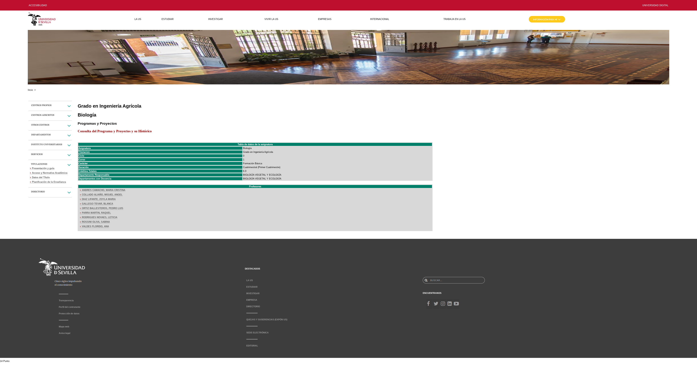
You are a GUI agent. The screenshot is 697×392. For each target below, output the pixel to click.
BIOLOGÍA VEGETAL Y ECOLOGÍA (262, 174)
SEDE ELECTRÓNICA (257, 332)
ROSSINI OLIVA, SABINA (96, 222)
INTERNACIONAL (379, 19)
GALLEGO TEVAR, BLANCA (97, 203)
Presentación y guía (43, 168)
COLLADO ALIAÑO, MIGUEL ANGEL (102, 194)
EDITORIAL (252, 345)
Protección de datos (69, 313)
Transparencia (66, 300)
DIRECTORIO (253, 306)
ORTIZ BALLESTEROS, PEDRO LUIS (102, 208)
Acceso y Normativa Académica (49, 173)
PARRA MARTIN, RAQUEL (96, 212)
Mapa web (64, 326)
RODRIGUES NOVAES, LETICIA (99, 217)
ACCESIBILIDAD (38, 5)
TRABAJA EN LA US (454, 19)
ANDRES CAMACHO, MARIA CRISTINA (103, 190)
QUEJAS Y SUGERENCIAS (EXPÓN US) (266, 319)
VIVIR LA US (271, 19)
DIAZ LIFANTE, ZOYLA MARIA (99, 199)
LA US (137, 19)
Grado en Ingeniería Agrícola (258, 152)
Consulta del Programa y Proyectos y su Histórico (115, 131)
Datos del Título (41, 177)
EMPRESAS (324, 19)
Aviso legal (64, 333)
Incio (30, 90)
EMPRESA (251, 300)
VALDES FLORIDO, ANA (95, 226)
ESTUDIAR (168, 19)
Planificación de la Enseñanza (49, 182)
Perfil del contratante (69, 307)
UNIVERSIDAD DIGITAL (655, 5)
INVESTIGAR (215, 19)
